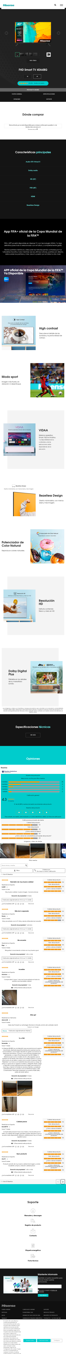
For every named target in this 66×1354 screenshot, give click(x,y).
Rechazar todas (44, 1340)
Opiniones (17, 99)
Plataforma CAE (28, 1312)
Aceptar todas (30, 1340)
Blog (3, 1315)
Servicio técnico (49, 1312)
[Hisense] (9, 5)
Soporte (49, 99)
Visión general (17, 94)
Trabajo (4, 1318)
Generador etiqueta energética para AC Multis (32, 1319)
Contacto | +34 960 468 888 (52, 1318)
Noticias (4, 1312)
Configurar (57, 1340)
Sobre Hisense (6, 1309)
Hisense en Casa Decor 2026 (31, 1315)
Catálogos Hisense (29, 1309)
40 (37, 76)
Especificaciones (49, 94)
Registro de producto (51, 1315)
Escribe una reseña (39, 83)
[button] (6, 33)
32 (27, 76)
